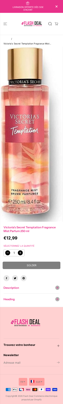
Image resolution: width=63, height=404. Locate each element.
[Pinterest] (24, 278)
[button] (6, 24)
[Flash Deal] (32, 24)
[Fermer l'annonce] (56, 7)
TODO (7, 39)
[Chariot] (56, 24)
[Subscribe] (58, 363)
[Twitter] (15, 278)
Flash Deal (28, 396)
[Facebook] (6, 278)
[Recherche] (50, 24)
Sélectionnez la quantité (19, 246)
